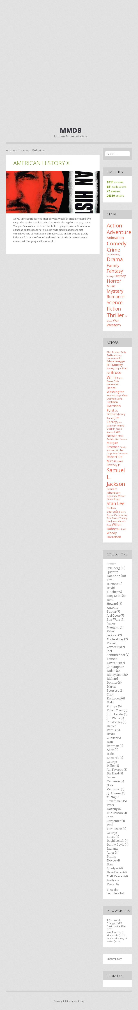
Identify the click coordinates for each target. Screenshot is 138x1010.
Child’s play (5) (116, 722)
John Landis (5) (117, 714)
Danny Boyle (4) (117, 844)
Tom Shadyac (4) (115, 866)
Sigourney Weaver (116, 495)
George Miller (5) (113, 763)
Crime (113, 249)
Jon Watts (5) (115, 718)
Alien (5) (112, 750)
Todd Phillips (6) (114, 704)
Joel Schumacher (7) (118, 653)
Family (113, 265)
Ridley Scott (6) (117, 674)
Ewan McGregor (114, 395)
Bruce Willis (114, 375)
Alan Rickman (113, 352)
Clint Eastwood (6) (116, 696)
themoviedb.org (75, 1001)
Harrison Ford (114, 407)
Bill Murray (115, 365)
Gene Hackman (115, 400)
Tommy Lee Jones (117, 519)
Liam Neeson (113, 434)
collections (116, 187)
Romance (116, 296)
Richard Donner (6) (114, 680)
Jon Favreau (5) (117, 769)
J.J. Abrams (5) (116, 793)
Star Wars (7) (115, 619)
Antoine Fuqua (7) (113, 609)
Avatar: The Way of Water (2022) (117, 940)
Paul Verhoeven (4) (116, 827)
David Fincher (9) (114, 590)
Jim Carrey (113, 420)
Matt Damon (121, 439)
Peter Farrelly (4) (114, 807)
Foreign (110, 276)
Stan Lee (115, 503)
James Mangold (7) (115, 625)
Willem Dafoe (114, 526)
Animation (115, 237)
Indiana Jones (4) (112, 850)
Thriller (115, 315)
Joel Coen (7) (115, 615)
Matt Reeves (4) (117, 876)
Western (114, 325)
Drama (115, 259)
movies (115, 182)
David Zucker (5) (114, 736)
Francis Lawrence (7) (116, 661)
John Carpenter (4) (116, 819)
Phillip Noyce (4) (113, 858)
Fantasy (115, 271)
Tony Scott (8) (116, 596)
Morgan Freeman (113, 445)
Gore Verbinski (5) (115, 787)
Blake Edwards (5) (115, 756)
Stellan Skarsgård (113, 509)
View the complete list (115, 891)
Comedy (116, 243)
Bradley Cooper (114, 368)
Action (114, 225)
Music (111, 286)
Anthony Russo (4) (113, 882)
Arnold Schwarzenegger (116, 360)
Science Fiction (115, 305)
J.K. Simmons (112, 412)
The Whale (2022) (116, 935)
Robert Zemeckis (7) (116, 645)
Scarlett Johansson (113, 490)
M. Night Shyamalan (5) (117, 799)
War (116, 320)
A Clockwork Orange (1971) (114, 922)
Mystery (115, 291)
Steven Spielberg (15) (116, 566)
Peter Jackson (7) (114, 633)
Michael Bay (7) (117, 639)
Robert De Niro (114, 459)
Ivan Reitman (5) (115, 744)
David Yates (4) (117, 872)
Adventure (119, 232)
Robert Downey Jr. (115, 463)
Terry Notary (121, 515)
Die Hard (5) (115, 773)
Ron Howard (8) (114, 601)
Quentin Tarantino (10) (116, 574)
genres (113, 191)
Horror (114, 281)
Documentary (113, 254)
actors (115, 196)
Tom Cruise (113, 518)
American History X (41, 163)
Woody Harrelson (114, 535)
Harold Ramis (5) (113, 728)
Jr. (114, 428)
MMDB (71, 130)
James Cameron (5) (115, 779)
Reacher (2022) (115, 932)
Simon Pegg (113, 499)
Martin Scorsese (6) (115, 688)
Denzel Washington (115, 390)
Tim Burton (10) (114, 582)
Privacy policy (114, 958)
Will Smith (121, 529)
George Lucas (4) (113, 834)
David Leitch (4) (117, 840)
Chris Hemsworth (113, 383)
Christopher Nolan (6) (115, 668)
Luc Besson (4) (117, 813)
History (120, 276)
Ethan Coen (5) (117, 710)
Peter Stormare (120, 453)
